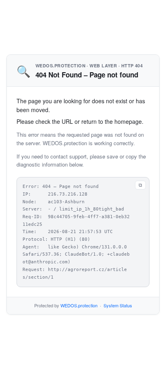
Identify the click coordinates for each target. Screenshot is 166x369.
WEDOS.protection (79, 305)
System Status (118, 305)
